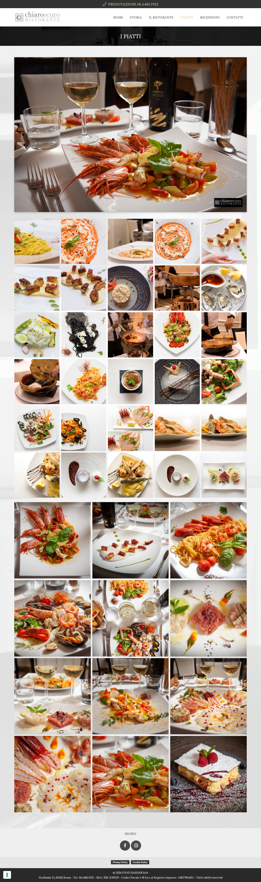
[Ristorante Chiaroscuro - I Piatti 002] (83, 241)
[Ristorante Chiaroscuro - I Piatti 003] (130, 241)
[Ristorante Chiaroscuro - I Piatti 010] (224, 288)
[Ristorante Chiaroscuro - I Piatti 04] (52, 618)
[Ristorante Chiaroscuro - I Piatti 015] (224, 334)
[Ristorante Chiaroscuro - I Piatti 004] (177, 241)
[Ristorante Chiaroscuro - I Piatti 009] (177, 288)
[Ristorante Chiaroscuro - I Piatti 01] (52, 540)
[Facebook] (125, 845)
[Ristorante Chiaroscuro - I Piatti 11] (131, 774)
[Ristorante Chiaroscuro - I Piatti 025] (224, 428)
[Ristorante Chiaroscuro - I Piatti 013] (130, 334)
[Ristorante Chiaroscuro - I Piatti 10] (52, 774)
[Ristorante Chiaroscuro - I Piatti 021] (36, 428)
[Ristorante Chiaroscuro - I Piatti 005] (224, 241)
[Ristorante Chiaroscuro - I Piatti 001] (36, 241)
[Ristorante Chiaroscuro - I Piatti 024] (177, 428)
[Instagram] (136, 845)
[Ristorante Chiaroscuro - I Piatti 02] (131, 540)
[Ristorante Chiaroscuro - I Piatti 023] (130, 428)
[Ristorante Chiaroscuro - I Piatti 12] (208, 774)
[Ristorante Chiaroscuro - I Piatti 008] (130, 288)
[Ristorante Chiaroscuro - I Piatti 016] (36, 381)
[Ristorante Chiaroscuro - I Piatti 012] (83, 334)
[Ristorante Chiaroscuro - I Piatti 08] (131, 696)
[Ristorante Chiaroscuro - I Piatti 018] (130, 381)
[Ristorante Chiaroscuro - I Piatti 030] (224, 475)
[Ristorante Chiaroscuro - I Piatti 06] (208, 618)
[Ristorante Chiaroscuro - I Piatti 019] (177, 381)
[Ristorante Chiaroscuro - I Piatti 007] (83, 288)
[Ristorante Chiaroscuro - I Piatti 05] (131, 618)
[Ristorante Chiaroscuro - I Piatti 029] (177, 475)
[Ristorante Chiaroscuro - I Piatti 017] (83, 381)
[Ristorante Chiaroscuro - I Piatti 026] (36, 475)
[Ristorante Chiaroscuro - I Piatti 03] (208, 540)
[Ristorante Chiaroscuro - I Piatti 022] (83, 428)
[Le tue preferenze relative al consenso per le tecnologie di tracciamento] (7, 875)
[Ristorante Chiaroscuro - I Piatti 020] (224, 381)
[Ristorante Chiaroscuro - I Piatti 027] (83, 475)
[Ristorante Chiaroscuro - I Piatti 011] (36, 334)
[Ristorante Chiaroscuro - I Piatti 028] (130, 475)
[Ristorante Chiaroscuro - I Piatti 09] (208, 696)
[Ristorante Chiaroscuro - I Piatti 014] (177, 334)
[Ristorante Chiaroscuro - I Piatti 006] (36, 288)
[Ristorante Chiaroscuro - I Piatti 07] (52, 696)
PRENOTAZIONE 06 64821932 (133, 4)
